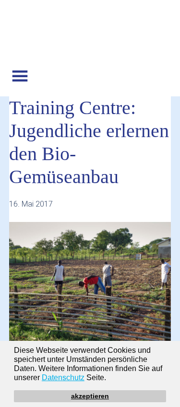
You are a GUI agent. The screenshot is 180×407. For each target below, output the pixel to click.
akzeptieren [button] (90, 396)
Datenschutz (63, 377)
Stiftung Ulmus (90, 35)
